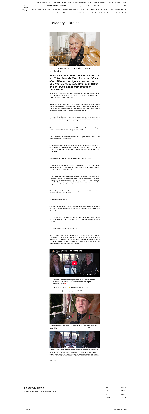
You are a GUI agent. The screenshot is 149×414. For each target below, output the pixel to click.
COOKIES (63, 6)
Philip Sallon (77, 108)
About (37, 2)
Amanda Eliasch (55, 93)
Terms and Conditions (64, 13)
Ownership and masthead (60, 9)
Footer (109, 6)
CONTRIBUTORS (52, 6)
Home (114, 6)
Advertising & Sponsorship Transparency (80, 2)
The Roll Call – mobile (108, 13)
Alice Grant (81, 110)
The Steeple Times (25, 7)
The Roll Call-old (121, 13)
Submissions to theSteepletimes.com (115, 9)
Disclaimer (89, 6)
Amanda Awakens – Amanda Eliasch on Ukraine (70, 70)
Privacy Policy (85, 9)
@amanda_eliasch (58, 283)
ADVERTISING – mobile (58, 2)
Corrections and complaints (76, 6)
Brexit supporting (55, 110)
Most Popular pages (44, 9)
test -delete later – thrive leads (81, 13)
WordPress (123, 409)
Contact (124, 2)
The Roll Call (96, 13)
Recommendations (96, 9)
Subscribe (53, 13)
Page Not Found (74, 9)
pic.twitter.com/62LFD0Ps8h (79, 287)
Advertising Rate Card (100, 2)
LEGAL (34, 9)
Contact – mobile (40, 6)
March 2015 (53, 349)
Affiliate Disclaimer (114, 2)
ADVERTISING (45, 2)
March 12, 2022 (78, 291)
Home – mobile (121, 6)
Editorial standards (99, 6)
